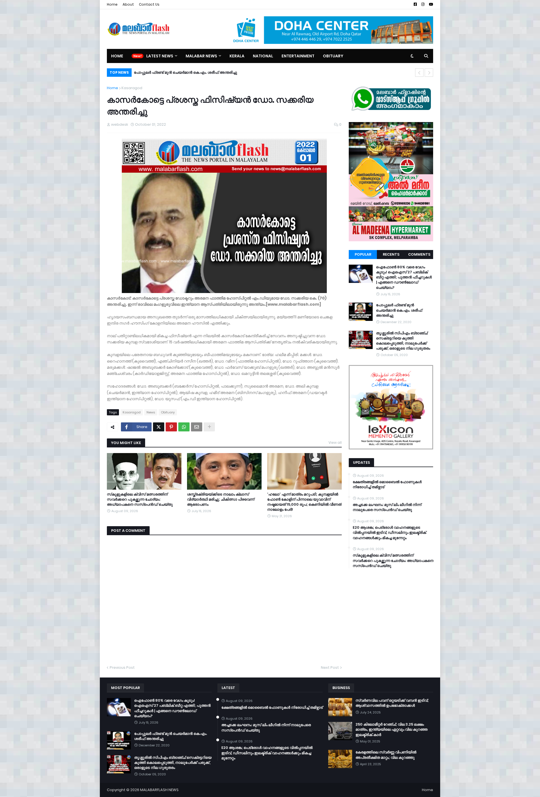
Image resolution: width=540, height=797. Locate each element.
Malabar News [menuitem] (201, 56)
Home (112, 4)
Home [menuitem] (117, 56)
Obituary (168, 412)
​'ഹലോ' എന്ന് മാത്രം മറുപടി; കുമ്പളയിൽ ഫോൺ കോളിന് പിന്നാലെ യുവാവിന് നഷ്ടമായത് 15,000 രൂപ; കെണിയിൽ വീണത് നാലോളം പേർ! (304, 502)
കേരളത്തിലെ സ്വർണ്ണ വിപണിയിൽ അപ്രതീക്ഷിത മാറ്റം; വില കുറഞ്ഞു (386, 755)
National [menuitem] (263, 56)
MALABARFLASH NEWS (159, 790)
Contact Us (149, 4)
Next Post (330, 667)
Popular (363, 254)
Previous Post (122, 667)
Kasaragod (132, 88)
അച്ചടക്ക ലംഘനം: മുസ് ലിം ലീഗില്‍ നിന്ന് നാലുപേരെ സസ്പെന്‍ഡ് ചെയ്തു (387, 507)
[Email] (196, 426)
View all (335, 442)
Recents (391, 254)
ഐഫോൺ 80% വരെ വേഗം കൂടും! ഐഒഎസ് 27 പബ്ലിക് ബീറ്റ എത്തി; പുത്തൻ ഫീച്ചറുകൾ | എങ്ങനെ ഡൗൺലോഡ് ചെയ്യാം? (404, 277)
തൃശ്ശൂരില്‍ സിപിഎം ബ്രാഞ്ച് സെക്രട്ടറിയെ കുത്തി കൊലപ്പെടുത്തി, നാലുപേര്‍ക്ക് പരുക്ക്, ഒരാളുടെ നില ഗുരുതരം (403, 341)
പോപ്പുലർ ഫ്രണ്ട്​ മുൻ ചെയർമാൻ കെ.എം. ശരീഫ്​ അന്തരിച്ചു (185, 72)
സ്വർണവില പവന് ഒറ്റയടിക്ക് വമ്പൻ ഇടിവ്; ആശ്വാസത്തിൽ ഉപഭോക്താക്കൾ (392, 703)
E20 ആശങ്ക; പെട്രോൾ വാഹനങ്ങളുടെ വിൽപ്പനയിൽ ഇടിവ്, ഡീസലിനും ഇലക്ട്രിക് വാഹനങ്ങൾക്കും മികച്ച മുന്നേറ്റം (389, 532)
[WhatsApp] (184, 426)
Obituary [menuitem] (333, 56)
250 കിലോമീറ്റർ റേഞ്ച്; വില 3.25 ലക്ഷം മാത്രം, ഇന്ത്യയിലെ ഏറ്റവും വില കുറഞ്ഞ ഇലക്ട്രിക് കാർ (392, 729)
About (128, 4)
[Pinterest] (171, 426)
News (151, 412)
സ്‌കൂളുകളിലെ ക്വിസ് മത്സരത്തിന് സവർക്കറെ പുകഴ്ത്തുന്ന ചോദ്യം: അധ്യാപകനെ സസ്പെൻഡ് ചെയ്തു (140, 499)
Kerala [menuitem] (237, 56)
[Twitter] (158, 426)
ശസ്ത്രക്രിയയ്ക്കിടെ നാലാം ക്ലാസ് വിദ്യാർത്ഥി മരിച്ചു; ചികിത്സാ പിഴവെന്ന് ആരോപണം (220, 499)
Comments (419, 254)
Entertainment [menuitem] (298, 56)
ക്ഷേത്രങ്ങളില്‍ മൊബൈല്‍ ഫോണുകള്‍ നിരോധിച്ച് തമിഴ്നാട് (387, 484)
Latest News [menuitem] (159, 56)
